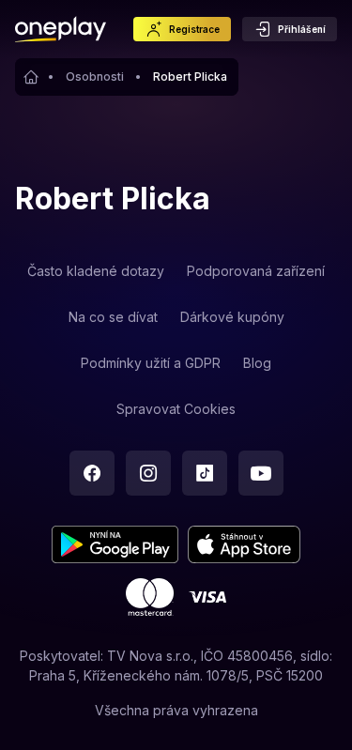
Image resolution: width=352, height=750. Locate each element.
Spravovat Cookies (176, 409)
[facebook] (92, 473)
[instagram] (148, 473)
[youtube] (260, 473)
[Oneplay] (31, 77)
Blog (257, 363)
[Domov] (60, 29)
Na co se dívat (113, 317)
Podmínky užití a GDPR (151, 363)
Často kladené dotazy (95, 271)
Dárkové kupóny (232, 317)
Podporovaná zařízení (256, 271)
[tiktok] (204, 473)
